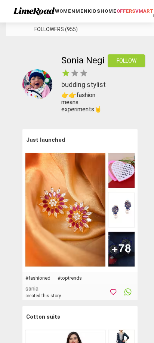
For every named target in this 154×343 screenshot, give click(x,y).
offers (126, 11)
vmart (144, 11)
